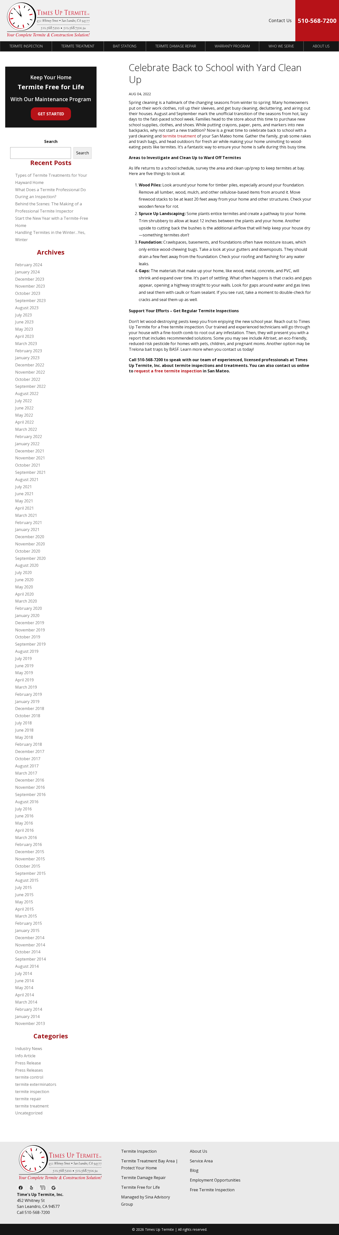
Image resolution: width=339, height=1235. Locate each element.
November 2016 (30, 787)
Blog (194, 1170)
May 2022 (24, 415)
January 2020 (27, 615)
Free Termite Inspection (212, 1189)
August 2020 (26, 565)
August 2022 (26, 393)
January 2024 (27, 272)
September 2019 (30, 644)
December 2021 (29, 451)
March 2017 (26, 773)
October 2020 (27, 551)
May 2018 (24, 737)
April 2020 (24, 594)
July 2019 (23, 658)
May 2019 (24, 672)
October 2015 (27, 866)
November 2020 (30, 544)
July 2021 (23, 486)
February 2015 (28, 923)
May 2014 (24, 987)
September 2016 (30, 794)
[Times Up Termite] (48, 20)
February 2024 (28, 264)
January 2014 (27, 1016)
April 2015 (24, 909)
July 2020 (23, 572)
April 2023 (24, 336)
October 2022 (27, 379)
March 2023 (26, 343)
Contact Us (280, 20)
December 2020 (29, 536)
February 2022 (28, 436)
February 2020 (28, 608)
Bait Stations (124, 46)
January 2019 (27, 701)
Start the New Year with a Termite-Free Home (51, 222)
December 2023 (29, 279)
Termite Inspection (26, 46)
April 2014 (24, 995)
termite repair (28, 1099)
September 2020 (30, 558)
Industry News (28, 1048)
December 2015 (29, 851)
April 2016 (24, 830)
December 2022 (29, 365)
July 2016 (23, 809)
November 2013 (30, 1023)
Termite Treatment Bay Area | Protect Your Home (149, 1164)
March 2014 (26, 1002)
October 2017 (27, 758)
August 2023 (26, 307)
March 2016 (26, 837)
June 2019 (24, 665)
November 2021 (30, 458)
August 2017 (26, 766)
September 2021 (30, 472)
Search (51, 141)
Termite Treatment (77, 46)
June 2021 (24, 493)
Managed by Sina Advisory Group (145, 1200)
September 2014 (30, 959)
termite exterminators (35, 1084)
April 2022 (24, 422)
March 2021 (26, 515)
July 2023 (23, 315)
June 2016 (24, 816)
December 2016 (29, 780)
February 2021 (28, 522)
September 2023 (30, 300)
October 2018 (27, 715)
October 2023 (27, 293)
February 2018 (28, 744)
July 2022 (23, 400)
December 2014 (29, 937)
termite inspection (32, 1091)
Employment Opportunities (215, 1180)
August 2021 (26, 479)
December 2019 (29, 622)
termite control (29, 1077)
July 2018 (23, 723)
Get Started (51, 114)
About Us (321, 46)
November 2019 (30, 630)
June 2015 (24, 894)
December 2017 (29, 751)
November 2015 (30, 859)
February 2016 (28, 844)
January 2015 (27, 930)
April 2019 (24, 680)
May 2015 (24, 902)
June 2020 (24, 579)
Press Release (28, 1063)
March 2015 (26, 916)
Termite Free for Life (140, 1187)
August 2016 (26, 801)
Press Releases (29, 1070)
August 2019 (26, 651)
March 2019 (26, 687)
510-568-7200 (317, 20)
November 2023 (30, 286)
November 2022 (30, 372)
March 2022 (26, 429)
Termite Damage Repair (175, 46)
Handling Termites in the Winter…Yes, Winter (50, 236)
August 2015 (26, 880)
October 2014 (27, 952)
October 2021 (27, 465)
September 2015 (30, 873)
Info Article (25, 1056)
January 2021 (27, 529)
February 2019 (28, 694)
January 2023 (27, 357)
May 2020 (24, 587)
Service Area (201, 1161)
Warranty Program (232, 46)
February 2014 (28, 1009)
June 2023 (24, 322)
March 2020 (26, 601)
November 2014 (30, 945)
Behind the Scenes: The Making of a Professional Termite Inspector (48, 207)
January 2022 (27, 443)
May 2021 (24, 501)
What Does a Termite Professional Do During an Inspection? (50, 193)
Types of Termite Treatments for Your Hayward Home (51, 179)
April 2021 (24, 508)
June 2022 (24, 408)
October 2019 (27, 637)
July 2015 (23, 887)
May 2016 (24, 823)
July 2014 (23, 973)
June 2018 (24, 730)
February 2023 (28, 350)
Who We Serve (281, 46)
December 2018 (29, 708)
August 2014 (26, 966)
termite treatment (179, 136)
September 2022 (30, 386)
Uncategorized (28, 1113)
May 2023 (24, 329)
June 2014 (24, 980)
